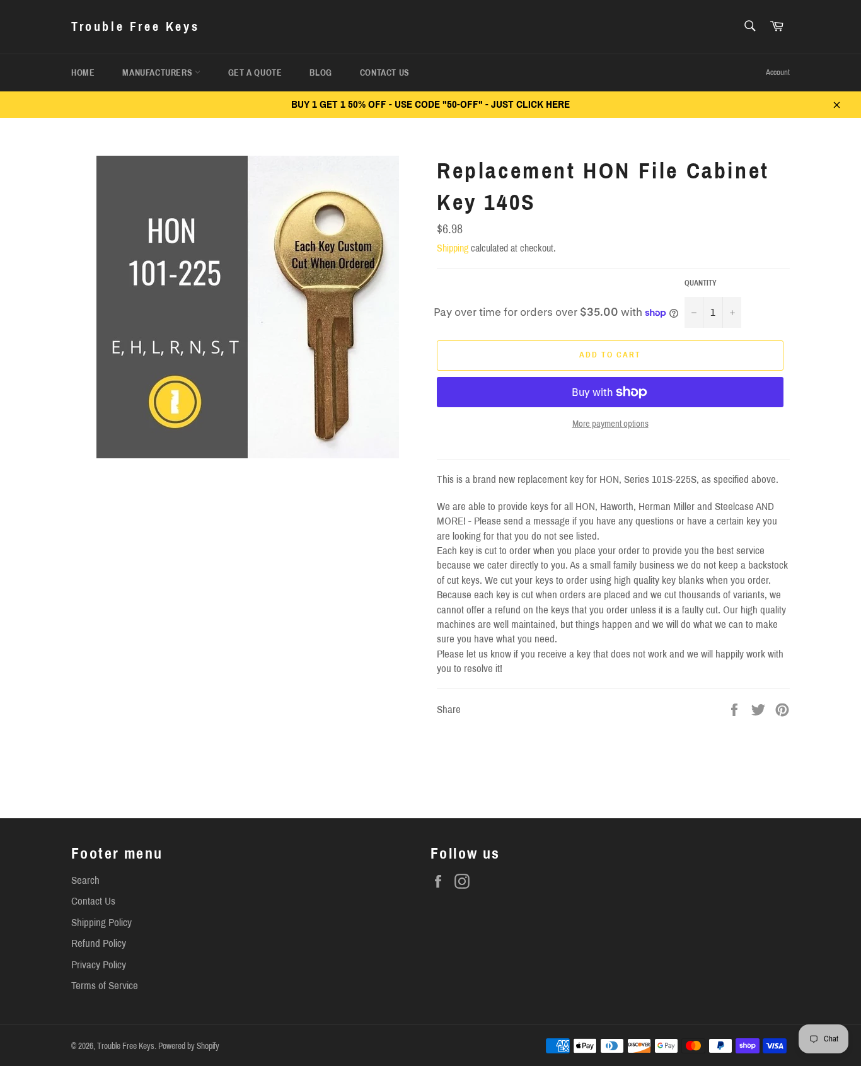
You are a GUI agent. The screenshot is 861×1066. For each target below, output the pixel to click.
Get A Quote (255, 73)
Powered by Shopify (188, 1046)
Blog (320, 73)
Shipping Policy (101, 923)
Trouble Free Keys (135, 26)
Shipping (452, 248)
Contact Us (385, 73)
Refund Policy (98, 943)
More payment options (610, 424)
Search (85, 880)
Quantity (701, 283)
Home (83, 73)
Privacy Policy (98, 965)
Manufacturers (158, 73)
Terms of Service (104, 986)
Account (778, 72)
